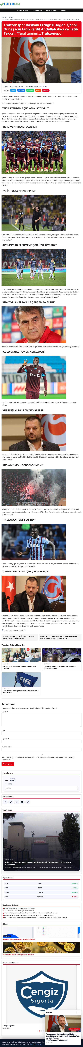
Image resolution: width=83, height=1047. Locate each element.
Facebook (21, 90)
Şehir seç (8, 784)
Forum (63, 10)
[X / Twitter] (11, 802)
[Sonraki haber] (77, 816)
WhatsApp (30, 90)
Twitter (13, 90)
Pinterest (45, 90)
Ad (3, 731)
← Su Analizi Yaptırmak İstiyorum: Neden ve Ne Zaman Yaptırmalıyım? (18, 637)
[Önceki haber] (72, 816)
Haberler (4, 17)
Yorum (5, 712)
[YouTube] (22, 802)
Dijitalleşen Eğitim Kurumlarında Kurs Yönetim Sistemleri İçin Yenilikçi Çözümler (29, 915)
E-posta (5, 739)
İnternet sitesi (7, 747)
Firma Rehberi (37, 10)
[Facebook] (5, 802)
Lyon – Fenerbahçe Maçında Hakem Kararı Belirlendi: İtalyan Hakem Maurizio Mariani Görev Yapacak (35, 917)
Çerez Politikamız (36, 1044)
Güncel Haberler (23, 10)
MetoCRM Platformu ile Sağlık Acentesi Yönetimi (19, 908)
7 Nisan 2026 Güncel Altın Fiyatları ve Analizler (19, 911)
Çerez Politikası (51, 10)
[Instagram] (16, 802)
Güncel (11, 17)
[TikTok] (28, 802)
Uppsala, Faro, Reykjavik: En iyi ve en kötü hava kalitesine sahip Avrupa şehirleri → (58, 637)
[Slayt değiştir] (37, 1030)
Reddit (38, 90)
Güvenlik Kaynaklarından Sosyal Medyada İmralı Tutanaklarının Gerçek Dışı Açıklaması (30, 913)
